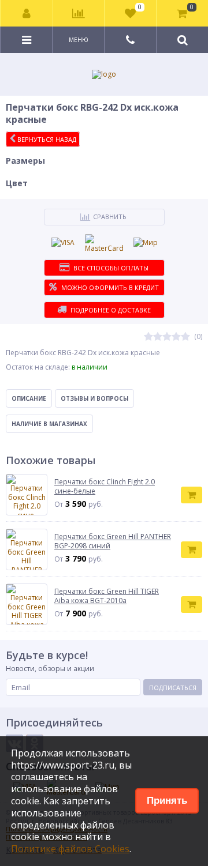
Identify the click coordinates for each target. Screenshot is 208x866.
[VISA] (63, 242)
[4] (176, 337)
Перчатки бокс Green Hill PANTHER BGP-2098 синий (112, 541)
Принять (167, 800)
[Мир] (146, 242)
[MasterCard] (104, 244)
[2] (157, 337)
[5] (185, 337)
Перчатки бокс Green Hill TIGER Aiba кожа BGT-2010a (106, 596)
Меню (78, 40)
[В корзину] (191, 495)
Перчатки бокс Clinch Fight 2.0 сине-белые (104, 486)
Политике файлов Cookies (70, 848)
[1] (148, 337)
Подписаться (172, 687)
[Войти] (27, 13)
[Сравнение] (79, 13)
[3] (167, 337)
